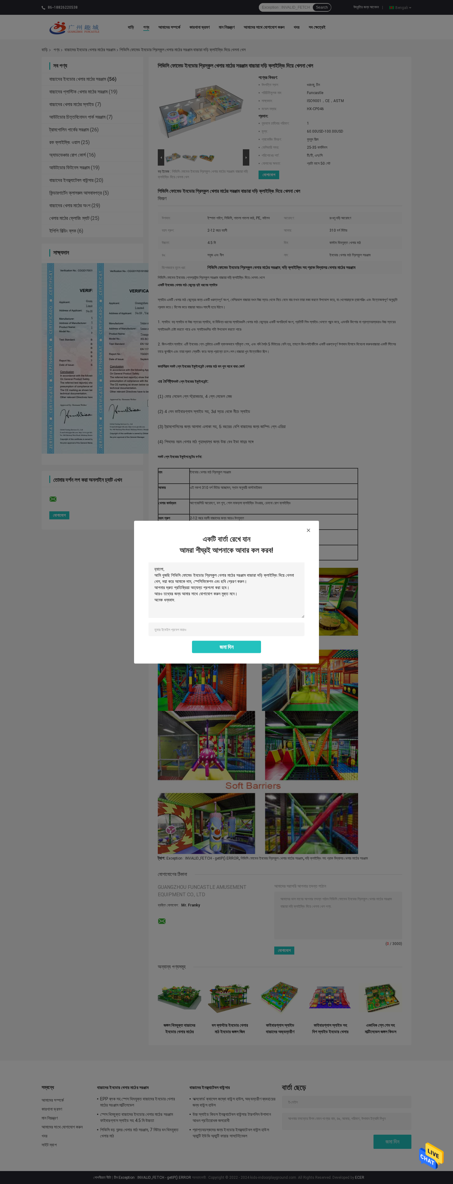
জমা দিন (227, 646)
